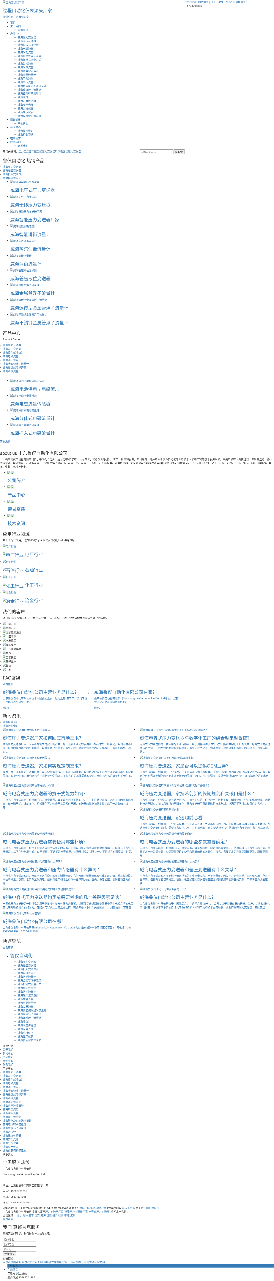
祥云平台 (127, 1208)
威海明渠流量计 (27, 78)
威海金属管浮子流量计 (31, 56)
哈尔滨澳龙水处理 (32, 1262)
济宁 (31, 1215)
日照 (49, 1215)
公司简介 (23, 30)
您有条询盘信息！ (237, 2)
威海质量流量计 (27, 74)
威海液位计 (24, 97)
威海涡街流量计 (27, 52)
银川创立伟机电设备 (55, 1262)
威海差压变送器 (27, 41)
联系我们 (15, 142)
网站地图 (203, 2)
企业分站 (190, 2)
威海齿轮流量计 (27, 63)
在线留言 (15, 138)
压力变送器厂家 (27, 151)
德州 (61, 1215)
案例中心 (8, 1060)
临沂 (55, 1215)
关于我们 (15, 26)
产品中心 (15, 33)
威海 (43, 1215)
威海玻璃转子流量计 (29, 89)
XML (221, 2)
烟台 (19, 1215)
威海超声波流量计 (28, 71)
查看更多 (5, 441)
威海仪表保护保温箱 (29, 116)
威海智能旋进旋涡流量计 (32, 86)
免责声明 (8, 1219)
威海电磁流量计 (27, 48)
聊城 (67, 1215)
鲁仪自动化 (21, 955)
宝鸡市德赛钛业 (12, 1262)
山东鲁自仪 (152, 1208)
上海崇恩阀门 (76, 1262)
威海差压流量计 (27, 82)
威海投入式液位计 (28, 45)
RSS (213, 2)
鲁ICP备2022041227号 (92, 1208)
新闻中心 (15, 127)
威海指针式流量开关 (29, 59)
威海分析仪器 (25, 108)
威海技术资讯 (25, 131)
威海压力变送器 (27, 37)
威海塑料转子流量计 (29, 93)
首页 (12, 22)
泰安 (37, 1215)
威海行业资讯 (25, 134)
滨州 (72, 1215)
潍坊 (25, 1215)
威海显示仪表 (25, 112)
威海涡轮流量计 (27, 67)
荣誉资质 (15, 119)
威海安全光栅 (25, 104)
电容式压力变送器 (70, 151)
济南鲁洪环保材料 (94, 1262)
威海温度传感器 (27, 101)
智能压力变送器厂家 (48, 151)
